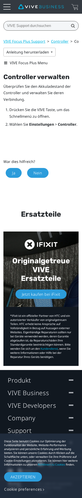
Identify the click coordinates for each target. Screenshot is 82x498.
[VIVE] (41, 6)
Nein (37, 173)
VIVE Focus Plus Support (24, 41)
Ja (13, 173)
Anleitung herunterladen (28, 52)
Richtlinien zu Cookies (51, 464)
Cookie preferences (23, 489)
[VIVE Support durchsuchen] (71, 25)
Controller (60, 41)
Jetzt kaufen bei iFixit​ (41, 294)
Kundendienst (49, 349)
